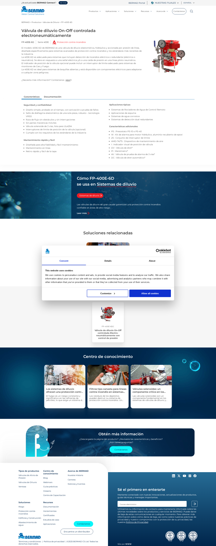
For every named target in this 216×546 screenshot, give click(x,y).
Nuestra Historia (75, 475)
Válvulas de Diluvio (51, 22)
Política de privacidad (54, 541)
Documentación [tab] (52, 96)
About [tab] (152, 261)
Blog (45, 478)
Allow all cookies (150, 293)
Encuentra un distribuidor (77, 531)
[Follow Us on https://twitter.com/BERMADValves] (179, 476)
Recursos (145, 11)
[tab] (90, 195)
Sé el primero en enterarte (141, 489)
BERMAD (25, 22)
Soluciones (129, 11)
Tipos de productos (29, 471)
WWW (128, 544)
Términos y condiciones (30, 541)
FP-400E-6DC (108, 326)
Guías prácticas (50, 486)
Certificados (49, 515)
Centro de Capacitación (54, 495)
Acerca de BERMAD (78, 471)
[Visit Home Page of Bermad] (30, 536)
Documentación (51, 506)
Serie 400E (43, 42)
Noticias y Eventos (76, 484)
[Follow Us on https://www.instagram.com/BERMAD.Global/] (190, 476)
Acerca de (160, 11)
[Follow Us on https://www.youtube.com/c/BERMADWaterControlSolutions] (185, 476)
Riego (21, 506)
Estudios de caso (51, 520)
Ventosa (22, 486)
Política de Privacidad (137, 522)
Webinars (47, 482)
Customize (105, 293)
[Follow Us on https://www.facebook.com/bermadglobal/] (195, 476)
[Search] (190, 11)
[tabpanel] (120, 209)
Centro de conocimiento (50, 472)
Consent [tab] (64, 261)
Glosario (47, 491)
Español (187, 3)
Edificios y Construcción (30, 518)
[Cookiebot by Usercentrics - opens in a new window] (158, 251)
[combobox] (167, 3)
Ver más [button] (63, 3)
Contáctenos (179, 11)
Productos (93, 11)
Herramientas (49, 511)
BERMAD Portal (137, 3)
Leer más (82, 213)
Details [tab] (108, 261)
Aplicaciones (111, 11)
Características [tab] (32, 96)
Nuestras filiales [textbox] (165, 3)
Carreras (72, 479)
